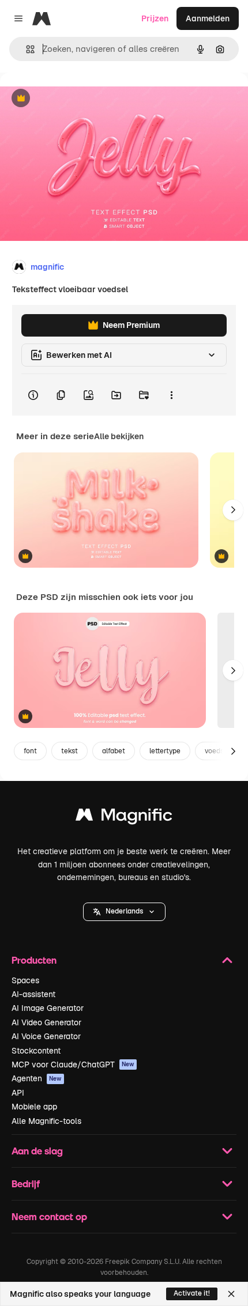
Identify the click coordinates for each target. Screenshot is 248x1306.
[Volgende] (233, 510)
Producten (34, 960)
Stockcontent (36, 1050)
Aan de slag (37, 1151)
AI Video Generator (46, 1022)
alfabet (113, 751)
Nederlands (124, 911)
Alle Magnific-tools (46, 1121)
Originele (76, 98)
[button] (124, 912)
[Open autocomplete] (26, 49)
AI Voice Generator (46, 1036)
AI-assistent (33, 994)
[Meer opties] (171, 394)
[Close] (231, 1294)
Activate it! (192, 1293)
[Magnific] (124, 817)
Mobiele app (34, 1106)
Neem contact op (49, 1216)
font (30, 751)
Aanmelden (208, 18)
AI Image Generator (48, 1008)
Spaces (25, 980)
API (18, 1093)
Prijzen (154, 18)
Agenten (37, 1078)
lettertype (165, 751)
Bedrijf (26, 1183)
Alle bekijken (119, 436)
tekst (69, 751)
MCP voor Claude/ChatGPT (73, 1064)
